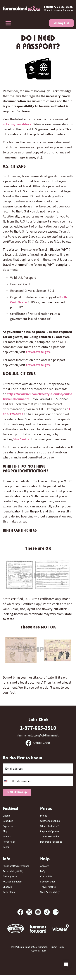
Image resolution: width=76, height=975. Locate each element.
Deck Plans (9, 892)
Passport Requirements (16, 866)
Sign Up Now (15, 792)
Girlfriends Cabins (50, 821)
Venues (7, 837)
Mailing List (61, 23)
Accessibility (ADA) (13, 871)
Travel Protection (50, 837)
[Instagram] (39, 912)
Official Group (42, 743)
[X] (30, 912)
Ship (5, 831)
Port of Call (9, 842)
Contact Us (46, 876)
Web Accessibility (50, 892)
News (6, 847)
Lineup (6, 816)
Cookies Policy (38, 950)
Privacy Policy (57, 947)
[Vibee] (38, 929)
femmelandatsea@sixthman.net (38, 735)
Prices (43, 816)
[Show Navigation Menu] (8, 23)
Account (44, 866)
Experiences (9, 826)
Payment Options (49, 831)
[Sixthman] (15, 928)
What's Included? (49, 826)
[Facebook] (21, 912)
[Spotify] (56, 912)
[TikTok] (48, 912)
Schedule (8, 821)
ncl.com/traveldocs (17, 124)
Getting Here (10, 876)
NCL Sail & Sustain (12, 882)
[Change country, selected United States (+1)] (7, 781)
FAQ (42, 871)
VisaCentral (21, 439)
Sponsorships (48, 882)
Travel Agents (48, 887)
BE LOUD (7, 887)
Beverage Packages (51, 842)
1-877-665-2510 (38, 728)
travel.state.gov (38, 352)
